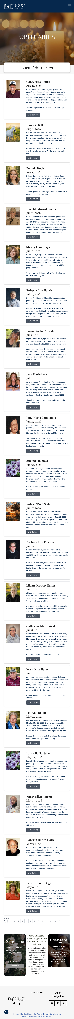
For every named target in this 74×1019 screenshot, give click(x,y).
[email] (18, 1004)
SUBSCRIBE (15, 966)
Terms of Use (37, 1016)
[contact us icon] (64, 1003)
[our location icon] (57, 1003)
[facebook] (14, 1004)
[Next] (68, 921)
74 (64, 921)
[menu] (69, 4)
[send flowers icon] (51, 1003)
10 (50, 921)
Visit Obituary (33, 115)
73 (59, 921)
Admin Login (47, 1016)
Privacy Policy (27, 1016)
